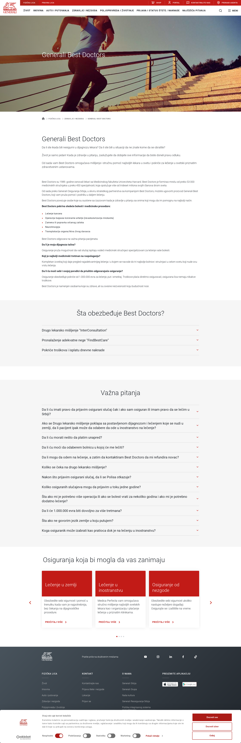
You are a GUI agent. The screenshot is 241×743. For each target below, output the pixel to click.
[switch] (87, 736)
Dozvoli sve (212, 717)
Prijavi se (157, 12)
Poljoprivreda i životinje (117, 10)
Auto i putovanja (57, 10)
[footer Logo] (47, 660)
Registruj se (157, 21)
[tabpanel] (67, 599)
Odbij (212, 735)
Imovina (38, 10)
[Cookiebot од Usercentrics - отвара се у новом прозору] (23, 737)
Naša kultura (128, 695)
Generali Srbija (129, 683)
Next (210, 602)
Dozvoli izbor (212, 726)
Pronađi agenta (230, 3)
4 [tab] (123, 636)
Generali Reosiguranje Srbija (136, 701)
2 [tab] (119, 636)
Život (26, 10)
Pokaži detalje (152, 736)
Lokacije (86, 695)
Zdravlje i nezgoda (84, 10)
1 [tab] (117, 636)
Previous (30, 602)
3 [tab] (121, 636)
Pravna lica (48, 3)
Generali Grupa (129, 689)
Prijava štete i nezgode (93, 689)
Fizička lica (29, 3)
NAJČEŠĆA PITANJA (194, 10)
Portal (176, 3)
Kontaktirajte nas (200, 3)
